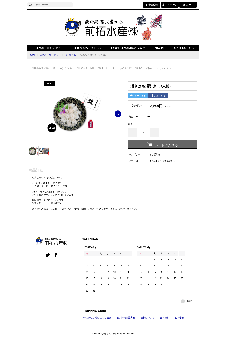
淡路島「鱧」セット (50, 55)
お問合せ (179, 317)
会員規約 (164, 317)
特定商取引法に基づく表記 (97, 317)
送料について (148, 317)
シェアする (159, 95)
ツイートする (139, 95)
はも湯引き (70, 55)
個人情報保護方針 (126, 317)
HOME (32, 55)
